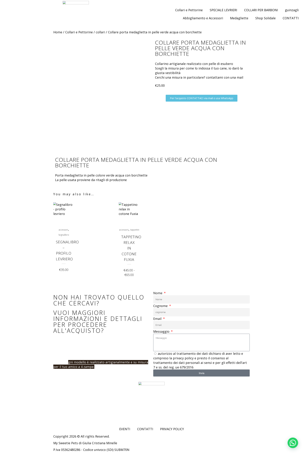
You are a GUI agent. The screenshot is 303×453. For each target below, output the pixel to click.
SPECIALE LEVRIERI (223, 10)
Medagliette (239, 18)
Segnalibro (63, 234)
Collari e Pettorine (189, 10)
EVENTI (124, 429)
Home (57, 32)
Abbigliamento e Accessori (203, 18)
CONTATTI (291, 18)
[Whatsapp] (75, 416)
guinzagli (292, 10)
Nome (158, 293)
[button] (293, 443)
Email (157, 319)
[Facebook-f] (56, 416)
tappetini (134, 229)
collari (100, 32)
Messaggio (161, 331)
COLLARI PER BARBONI (261, 10)
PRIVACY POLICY (172, 429)
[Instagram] (65, 416)
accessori (63, 229)
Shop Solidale (265, 18)
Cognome (161, 306)
